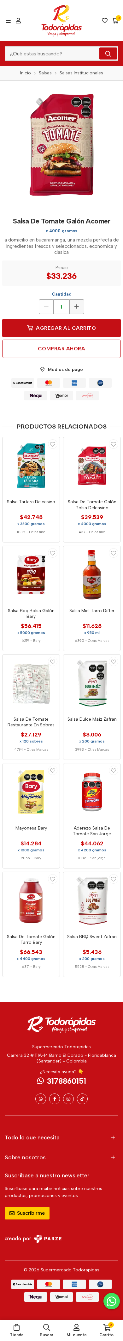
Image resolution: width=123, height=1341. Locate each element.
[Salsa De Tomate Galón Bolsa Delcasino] (91, 465)
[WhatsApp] (40, 1098)
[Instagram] (68, 1098)
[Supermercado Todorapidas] (62, 20)
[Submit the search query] (108, 53)
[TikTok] (82, 1098)
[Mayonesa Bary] (31, 792)
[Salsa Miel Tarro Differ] (91, 574)
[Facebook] (54, 1098)
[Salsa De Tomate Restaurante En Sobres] (31, 683)
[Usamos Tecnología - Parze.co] (33, 1239)
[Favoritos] (105, 20)
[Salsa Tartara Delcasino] (31, 465)
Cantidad (62, 294)
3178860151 (66, 1081)
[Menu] (8, 20)
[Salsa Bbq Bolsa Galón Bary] (31, 574)
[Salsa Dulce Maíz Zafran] (91, 683)
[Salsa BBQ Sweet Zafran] (91, 900)
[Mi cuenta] (18, 20)
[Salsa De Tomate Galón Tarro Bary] (31, 900)
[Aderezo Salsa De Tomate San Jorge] (91, 792)
